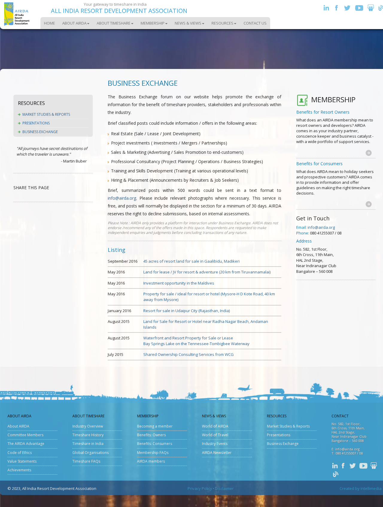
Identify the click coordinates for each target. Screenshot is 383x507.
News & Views (188, 23)
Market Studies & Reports (46, 114)
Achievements (19, 470)
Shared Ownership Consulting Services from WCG (188, 354)
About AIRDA (74, 23)
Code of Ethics (19, 452)
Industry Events (214, 443)
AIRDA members (151, 461)
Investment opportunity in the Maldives (178, 283)
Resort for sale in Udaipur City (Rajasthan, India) (186, 310)
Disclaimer (224, 488)
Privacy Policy (200, 488)
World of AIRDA (215, 426)
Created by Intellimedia (361, 488)
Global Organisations (90, 452)
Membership (153, 23)
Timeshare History (88, 434)
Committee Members (25, 434)
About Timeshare (113, 23)
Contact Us (255, 23)
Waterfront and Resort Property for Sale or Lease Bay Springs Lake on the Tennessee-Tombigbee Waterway (196, 340)
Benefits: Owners (151, 434)
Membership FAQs (152, 452)
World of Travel (215, 434)
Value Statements (22, 461)
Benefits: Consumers (154, 443)
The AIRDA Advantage (25, 443)
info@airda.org (122, 198)
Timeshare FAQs (86, 461)
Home (49, 23)
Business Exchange (40, 131)
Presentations (36, 123)
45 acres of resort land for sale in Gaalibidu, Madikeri (191, 261)
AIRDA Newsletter (217, 452)
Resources (222, 23)
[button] (369, 152)
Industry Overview (87, 426)
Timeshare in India (88, 443)
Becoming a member (155, 426)
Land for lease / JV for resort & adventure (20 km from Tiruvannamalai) (206, 272)
